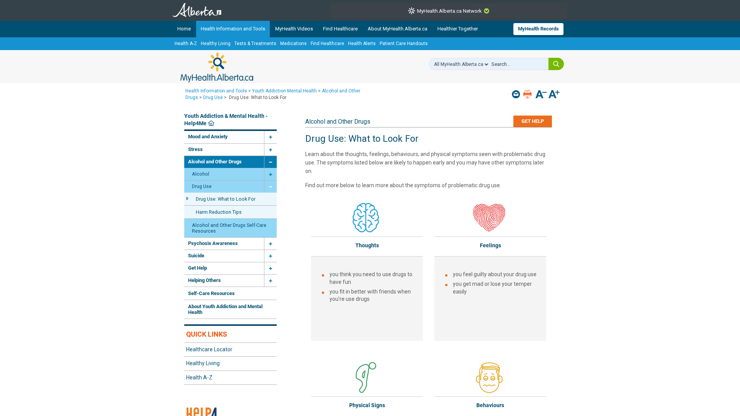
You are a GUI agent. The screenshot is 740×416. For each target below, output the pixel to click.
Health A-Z (186, 43)
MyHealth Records (538, 29)
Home (184, 29)
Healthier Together (457, 29)
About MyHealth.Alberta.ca (397, 29)
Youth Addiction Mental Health (284, 91)
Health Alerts (362, 43)
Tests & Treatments (255, 43)
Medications (293, 43)
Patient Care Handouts (404, 43)
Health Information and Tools (233, 29)
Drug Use (213, 97)
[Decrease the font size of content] (541, 95)
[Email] (516, 94)
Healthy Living (215, 43)
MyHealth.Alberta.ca (216, 67)
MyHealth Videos (294, 29)
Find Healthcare (340, 29)
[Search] (556, 64)
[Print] (528, 94)
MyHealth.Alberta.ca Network (449, 11)
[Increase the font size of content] (554, 95)
